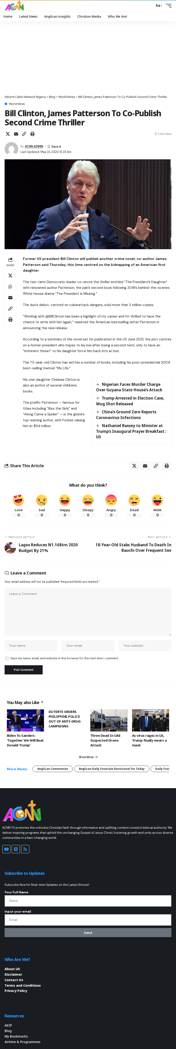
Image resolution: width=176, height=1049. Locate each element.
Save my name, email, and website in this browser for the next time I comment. (64, 658)
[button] (149, 5)
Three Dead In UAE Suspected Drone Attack (105, 740)
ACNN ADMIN (34, 146)
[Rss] (25, 849)
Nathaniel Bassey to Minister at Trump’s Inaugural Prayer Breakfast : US (131, 431)
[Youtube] (6, 849)
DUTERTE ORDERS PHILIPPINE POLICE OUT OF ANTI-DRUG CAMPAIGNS (65, 718)
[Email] (16, 134)
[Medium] (16, 849)
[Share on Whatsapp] (10, 286)
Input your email (18, 911)
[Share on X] (8, 134)
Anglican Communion (52, 769)
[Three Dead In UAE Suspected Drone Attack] (108, 720)
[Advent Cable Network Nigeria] (15, 5)
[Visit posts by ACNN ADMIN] (11, 149)
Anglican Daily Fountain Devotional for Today (112, 769)
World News (17, 103)
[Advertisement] (88, 60)
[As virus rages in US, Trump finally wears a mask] (150, 720)
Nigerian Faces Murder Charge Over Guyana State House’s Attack (129, 387)
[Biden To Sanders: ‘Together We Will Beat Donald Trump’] (25, 720)
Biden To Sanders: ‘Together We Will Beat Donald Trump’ (25, 740)
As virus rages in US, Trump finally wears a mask (149, 740)
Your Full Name (16, 892)
